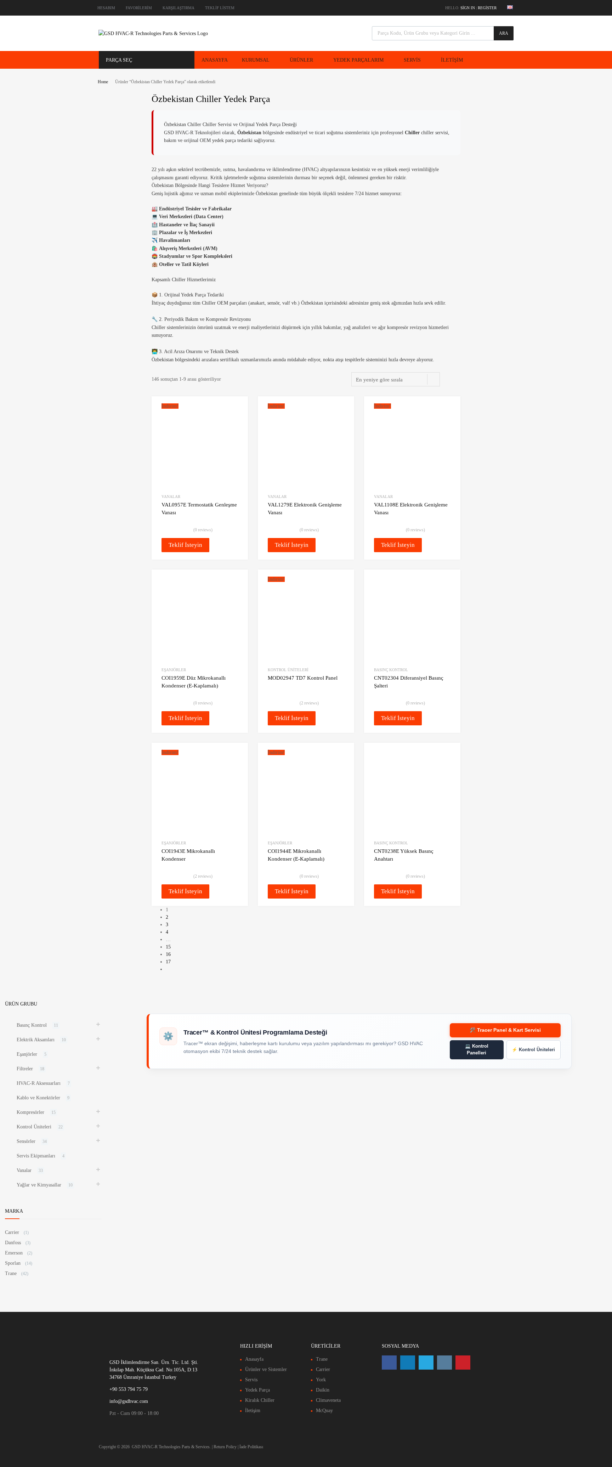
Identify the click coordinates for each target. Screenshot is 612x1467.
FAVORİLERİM (139, 8)
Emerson (14, 1253)
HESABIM (106, 8)
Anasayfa (254, 1359)
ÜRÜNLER (301, 60)
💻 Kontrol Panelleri (476, 1049)
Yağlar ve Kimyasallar (39, 1185)
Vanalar (171, 496)
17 (168, 961)
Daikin (322, 1390)
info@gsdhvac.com (128, 1401)
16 (168, 954)
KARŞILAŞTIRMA (178, 8)
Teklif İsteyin (185, 545)
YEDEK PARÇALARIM (358, 60)
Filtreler (25, 1068)
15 (168, 947)
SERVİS (412, 60)
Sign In (467, 8)
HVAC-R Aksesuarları (39, 1083)
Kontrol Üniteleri (288, 670)
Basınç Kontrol (391, 670)
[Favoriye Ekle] (236, 409)
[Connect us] (389, 1362)
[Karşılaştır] (236, 421)
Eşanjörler (174, 670)
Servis (251, 1379)
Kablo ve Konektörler (38, 1097)
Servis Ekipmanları (36, 1156)
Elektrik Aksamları (36, 1039)
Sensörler (26, 1141)
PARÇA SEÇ (119, 60)
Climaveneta (328, 1400)
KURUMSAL (256, 60)
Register (487, 8)
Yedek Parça (257, 1390)
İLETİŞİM (452, 60)
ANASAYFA (215, 60)
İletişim (252, 1410)
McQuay (324, 1410)
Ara (503, 33)
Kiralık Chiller (259, 1400)
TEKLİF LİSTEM (219, 8)
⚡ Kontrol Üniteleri (533, 1049)
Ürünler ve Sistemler (266, 1369)
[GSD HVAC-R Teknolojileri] (153, 33)
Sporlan (13, 1263)
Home (103, 81)
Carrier (12, 1232)
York (321, 1379)
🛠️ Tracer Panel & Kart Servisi (505, 1030)
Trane (11, 1273)
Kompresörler (30, 1112)
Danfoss (13, 1242)
